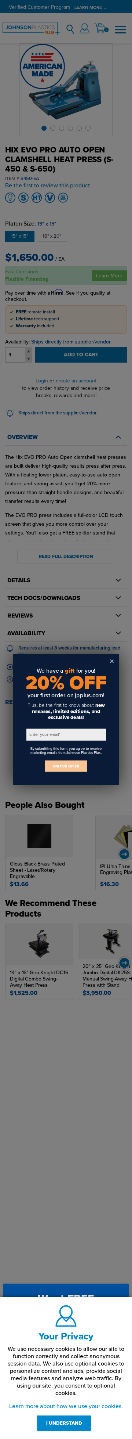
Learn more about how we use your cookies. (66, 1406)
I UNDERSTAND (64, 1423)
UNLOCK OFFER (66, 766)
